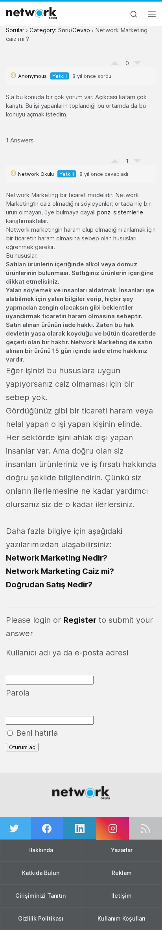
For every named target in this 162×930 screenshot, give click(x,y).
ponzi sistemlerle (120, 212)
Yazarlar (122, 850)
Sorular (15, 30)
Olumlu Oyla (115, 61)
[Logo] (31, 13)
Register (79, 620)
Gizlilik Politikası (40, 918)
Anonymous (32, 76)
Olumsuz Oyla (137, 65)
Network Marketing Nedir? (56, 558)
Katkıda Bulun (40, 872)
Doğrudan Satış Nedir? (49, 584)
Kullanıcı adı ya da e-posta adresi (67, 652)
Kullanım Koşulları (121, 918)
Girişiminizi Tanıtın (40, 895)
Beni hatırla (36, 733)
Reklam (122, 872)
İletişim (121, 895)
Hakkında (40, 850)
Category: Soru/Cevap (59, 30)
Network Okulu (36, 174)
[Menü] (152, 16)
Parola (17, 693)
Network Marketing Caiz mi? (60, 571)
